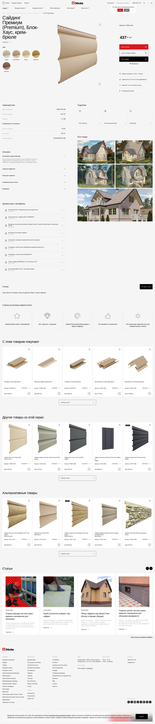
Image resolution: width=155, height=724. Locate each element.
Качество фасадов (57, 667)
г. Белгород (89, 668)
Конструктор (30, 693)
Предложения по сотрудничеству (61, 675)
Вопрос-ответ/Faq (32, 683)
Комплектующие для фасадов (10, 673)
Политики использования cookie (59, 715)
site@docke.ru (131, 662)
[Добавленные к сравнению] (144, 3)
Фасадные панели (20, 8)
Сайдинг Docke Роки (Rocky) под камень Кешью (135, 533)
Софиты (4, 665)
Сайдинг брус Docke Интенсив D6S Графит (73, 458)
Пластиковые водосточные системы (12, 694)
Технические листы (32, 665)
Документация (31, 659)
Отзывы (54, 683)
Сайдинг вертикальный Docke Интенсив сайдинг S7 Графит (108, 459)
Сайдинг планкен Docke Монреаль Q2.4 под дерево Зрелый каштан (76, 534)
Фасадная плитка (37, 8)
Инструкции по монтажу (34, 662)
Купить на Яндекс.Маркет (128, 53)
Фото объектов (31, 681)
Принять (141, 716)
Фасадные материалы (8, 659)
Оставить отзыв (146, 286)
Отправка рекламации (58, 673)
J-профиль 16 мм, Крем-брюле (72, 381)
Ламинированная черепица (9, 681)
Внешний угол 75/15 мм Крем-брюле (134, 381)
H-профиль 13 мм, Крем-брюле (12, 381)
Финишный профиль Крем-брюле (43, 381)
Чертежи (29, 675)
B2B (53, 681)
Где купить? (111, 3)
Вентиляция (70, 8)
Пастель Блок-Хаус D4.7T (35, 13)
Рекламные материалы (33, 667)
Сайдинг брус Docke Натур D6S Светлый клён (12, 458)
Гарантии (29, 673)
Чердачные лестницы (8, 702)
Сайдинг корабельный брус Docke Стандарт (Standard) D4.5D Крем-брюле (106, 534)
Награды (54, 670)
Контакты (55, 662)
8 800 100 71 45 (132, 659)
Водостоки (84, 8)
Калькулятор (31, 696)
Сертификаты (31, 670)
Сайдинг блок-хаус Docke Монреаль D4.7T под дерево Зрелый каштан (16, 534)
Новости (54, 686)
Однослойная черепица (9, 678)
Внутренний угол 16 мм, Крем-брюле (104, 381)
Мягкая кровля (6, 675)
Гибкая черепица (54, 8)
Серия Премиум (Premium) (19, 13)
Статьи (29, 686)
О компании (55, 659)
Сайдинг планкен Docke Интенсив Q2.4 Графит (135, 458)
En (151, 3)
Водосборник (6, 699)
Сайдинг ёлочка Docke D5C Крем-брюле (41, 533)
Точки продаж (125, 59)
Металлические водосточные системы (13, 697)
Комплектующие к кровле (9, 683)
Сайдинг (4, 8)
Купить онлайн (125, 47)
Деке (3, 13)
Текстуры (30, 678)
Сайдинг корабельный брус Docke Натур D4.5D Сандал (47, 458)
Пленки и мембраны (8, 686)
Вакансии (55, 678)
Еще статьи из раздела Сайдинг (142, 637)
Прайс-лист (30, 698)
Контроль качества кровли (59, 665)
